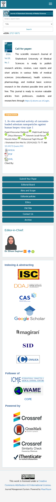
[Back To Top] (28, 494)
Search (29, 29)
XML (10, 159)
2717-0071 (15, 33)
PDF (10, 154)
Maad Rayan (46, 489)
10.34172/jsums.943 (14, 146)
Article (11, 150)
